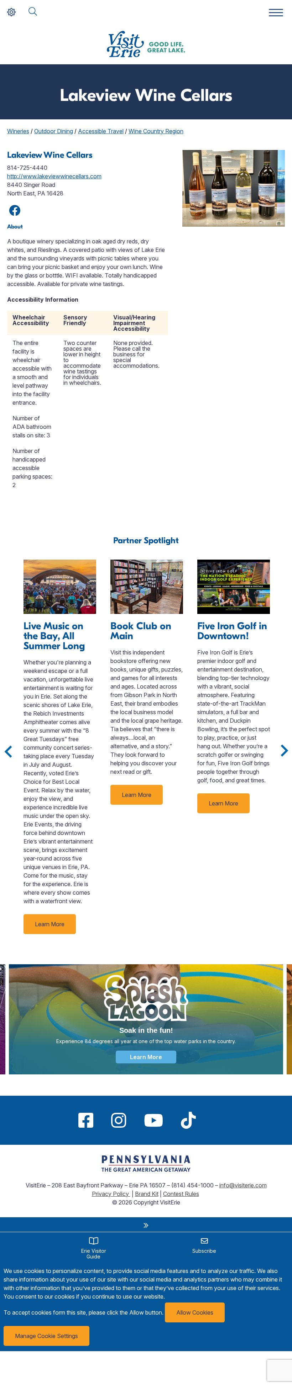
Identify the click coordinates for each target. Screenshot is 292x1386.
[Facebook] (85, 1120)
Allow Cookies (194, 1312)
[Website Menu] (276, 13)
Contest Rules (181, 1193)
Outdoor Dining (53, 131)
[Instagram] (118, 1120)
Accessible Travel (101, 131)
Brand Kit (146, 1193)
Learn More (49, 924)
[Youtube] (153, 1120)
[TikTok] (188, 1120)
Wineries (18, 131)
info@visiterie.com (243, 1185)
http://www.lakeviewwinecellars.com (54, 176)
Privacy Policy (111, 1193)
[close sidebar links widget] (146, 1225)
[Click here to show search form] (32, 12)
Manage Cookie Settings (46, 1335)
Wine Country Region (156, 131)
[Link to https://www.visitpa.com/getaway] (146, 1169)
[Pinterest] (214, 1120)
